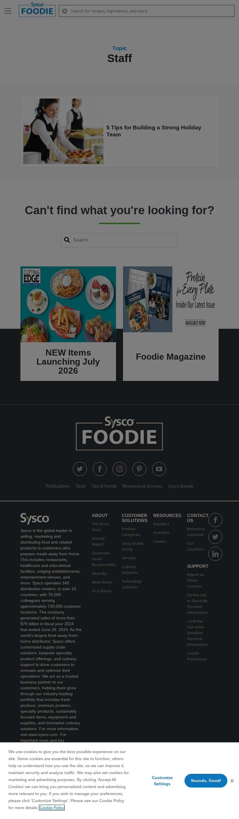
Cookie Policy (52, 807)
